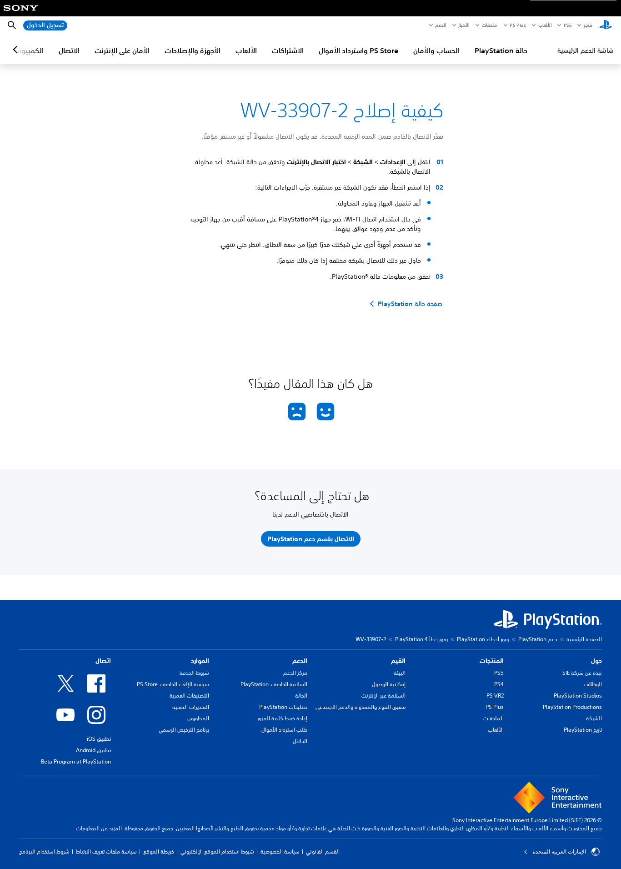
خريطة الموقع (158, 851)
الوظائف (593, 684)
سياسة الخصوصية (280, 851)
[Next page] (16, 49)
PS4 (499, 684)
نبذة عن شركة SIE (582, 673)
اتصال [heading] (103, 661)
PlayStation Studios (578, 695)
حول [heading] (596, 661)
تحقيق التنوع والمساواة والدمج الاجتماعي (361, 707)
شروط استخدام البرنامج (44, 851)
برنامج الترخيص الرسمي (184, 729)
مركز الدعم (295, 673)
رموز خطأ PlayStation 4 (421, 639)
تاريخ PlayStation (583, 729)
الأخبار (463, 25)
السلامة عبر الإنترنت (383, 695)
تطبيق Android (93, 750)
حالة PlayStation (501, 50)
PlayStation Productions (572, 707)
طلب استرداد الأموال (284, 729)
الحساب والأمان (436, 50)
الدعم (440, 25)
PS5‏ (567, 25)
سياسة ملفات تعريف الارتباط (106, 851)
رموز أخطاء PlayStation (483, 639)
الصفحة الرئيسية (584, 639)
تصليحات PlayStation (283, 707)
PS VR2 (495, 695)
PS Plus (518, 25)
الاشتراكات (288, 50)
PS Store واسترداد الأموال (358, 50)
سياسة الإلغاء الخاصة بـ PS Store (173, 684)
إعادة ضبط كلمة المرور (282, 718)
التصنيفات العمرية (189, 695)
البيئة (400, 673)
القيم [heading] (398, 661)
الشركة (594, 718)
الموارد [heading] (200, 661)
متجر (588, 25)
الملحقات (493, 718)
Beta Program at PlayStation (76, 761)
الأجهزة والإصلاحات (192, 50)
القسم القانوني (323, 851)
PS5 (499, 673)
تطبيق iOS (99, 739)
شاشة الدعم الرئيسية (585, 50)
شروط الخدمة (194, 673)
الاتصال (69, 50)
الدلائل (300, 741)
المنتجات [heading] (492, 661)
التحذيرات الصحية (190, 707)
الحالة (301, 695)
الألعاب (544, 25)
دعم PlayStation (537, 639)
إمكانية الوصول (389, 684)
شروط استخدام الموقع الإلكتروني (217, 851)
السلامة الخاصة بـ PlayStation (273, 684)
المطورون (198, 718)
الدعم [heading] (299, 661)
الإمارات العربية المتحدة (559, 852)
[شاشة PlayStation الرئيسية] (605, 25)
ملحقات (489, 25)
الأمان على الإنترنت (122, 50)
